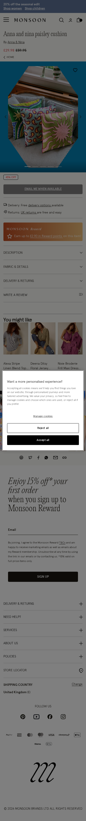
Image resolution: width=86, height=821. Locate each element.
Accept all (43, 440)
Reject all (43, 428)
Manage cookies (43, 416)
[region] (43, 410)
